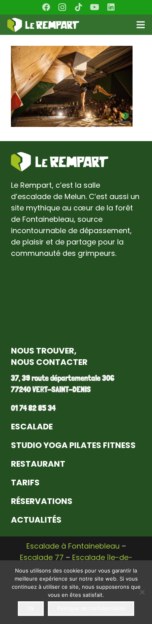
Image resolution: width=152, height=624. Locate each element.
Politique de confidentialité (91, 608)
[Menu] (141, 25)
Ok (30, 608)
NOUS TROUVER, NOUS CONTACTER (49, 356)
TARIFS (25, 482)
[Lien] (43, 25)
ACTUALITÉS (36, 519)
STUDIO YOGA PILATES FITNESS (73, 445)
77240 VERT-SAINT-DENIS (51, 389)
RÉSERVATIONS (42, 501)
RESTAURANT (38, 464)
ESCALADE (32, 426)
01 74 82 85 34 (33, 408)
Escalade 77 (42, 557)
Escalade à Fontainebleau (73, 546)
